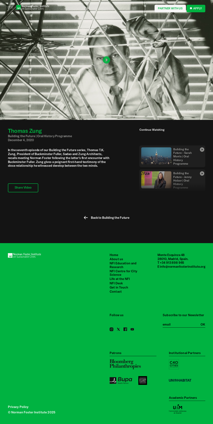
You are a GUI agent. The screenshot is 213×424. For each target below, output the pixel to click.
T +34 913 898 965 (170, 263)
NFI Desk (116, 283)
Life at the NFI (120, 279)
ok (203, 324)
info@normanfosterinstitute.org (183, 267)
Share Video (23, 187)
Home (114, 255)
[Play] (106, 60)
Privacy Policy (18, 407)
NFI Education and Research (123, 265)
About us (116, 259)
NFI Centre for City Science (123, 273)
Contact (116, 291)
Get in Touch (119, 287)
